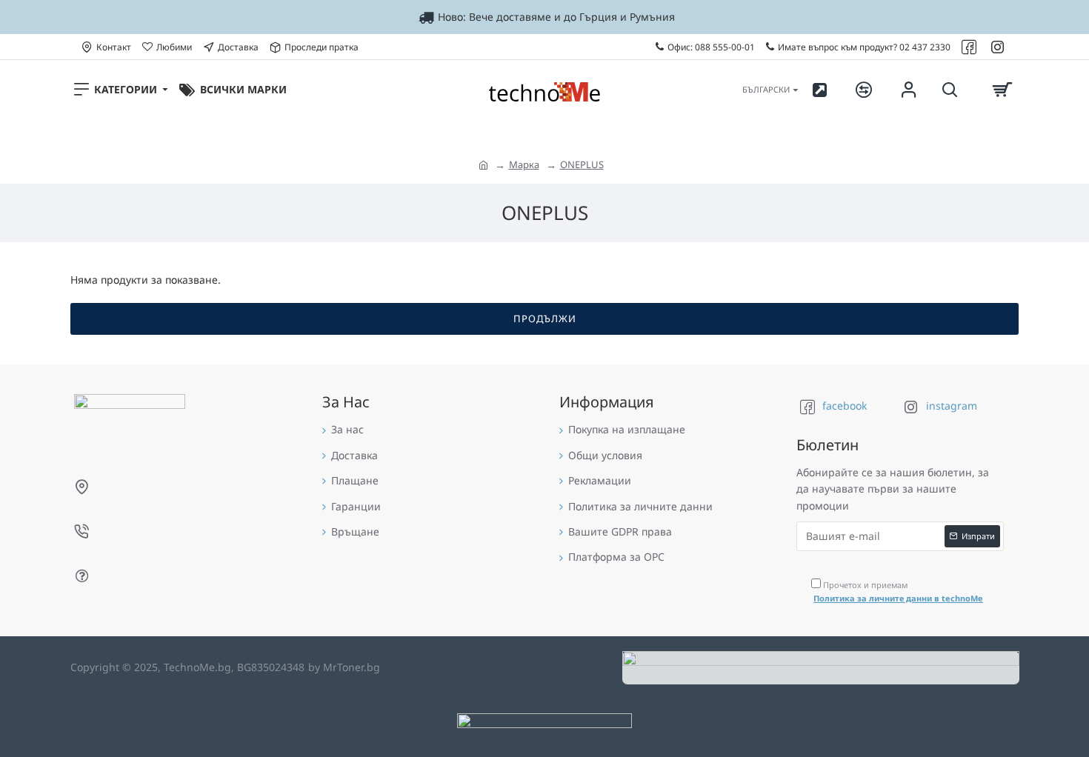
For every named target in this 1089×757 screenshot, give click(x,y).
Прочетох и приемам (898, 591)
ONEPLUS (582, 164)
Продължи (544, 318)
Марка (524, 164)
